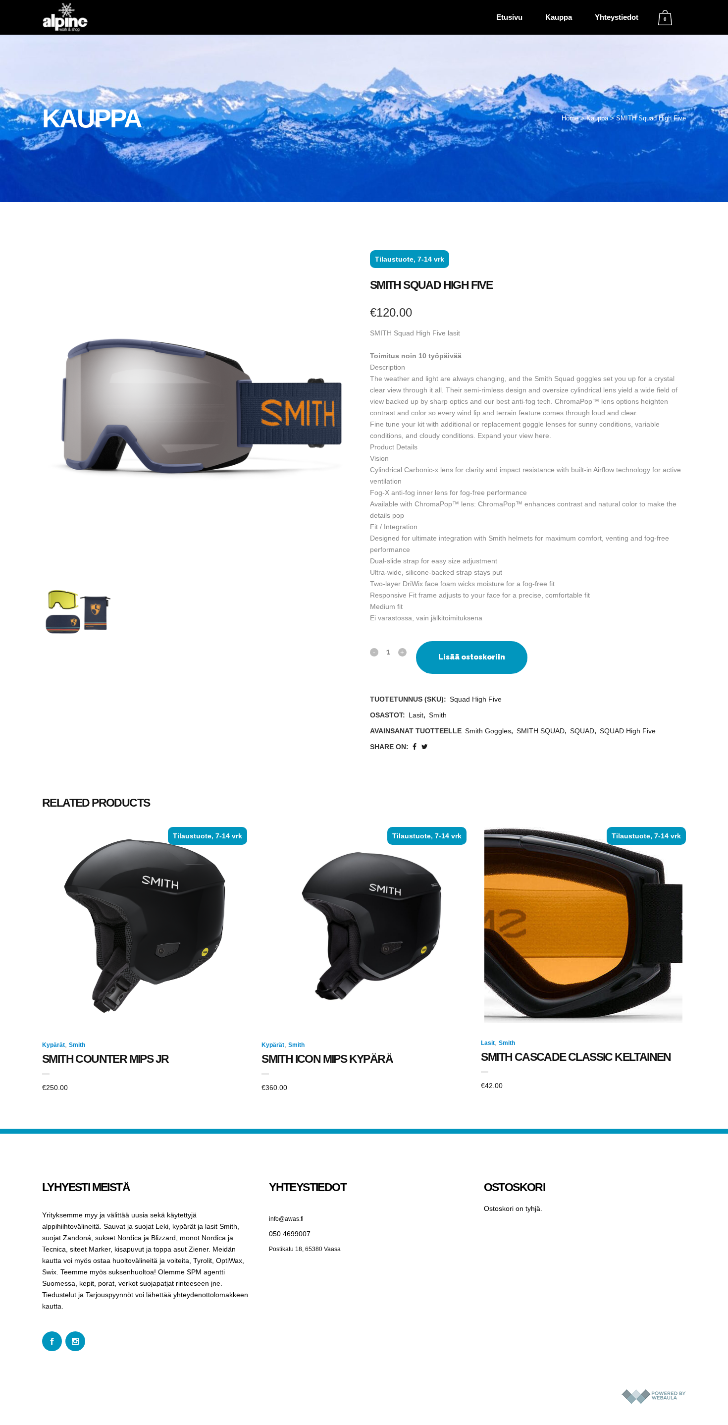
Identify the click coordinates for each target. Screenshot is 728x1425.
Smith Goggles (488, 731)
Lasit (416, 715)
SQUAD (582, 731)
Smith (438, 715)
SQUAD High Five (628, 731)
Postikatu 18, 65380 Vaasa (305, 1249)
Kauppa (597, 118)
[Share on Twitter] (424, 747)
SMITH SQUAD (541, 731)
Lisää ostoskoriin (471, 657)
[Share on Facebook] (414, 747)
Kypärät (53, 1044)
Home (570, 118)
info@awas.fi (286, 1218)
